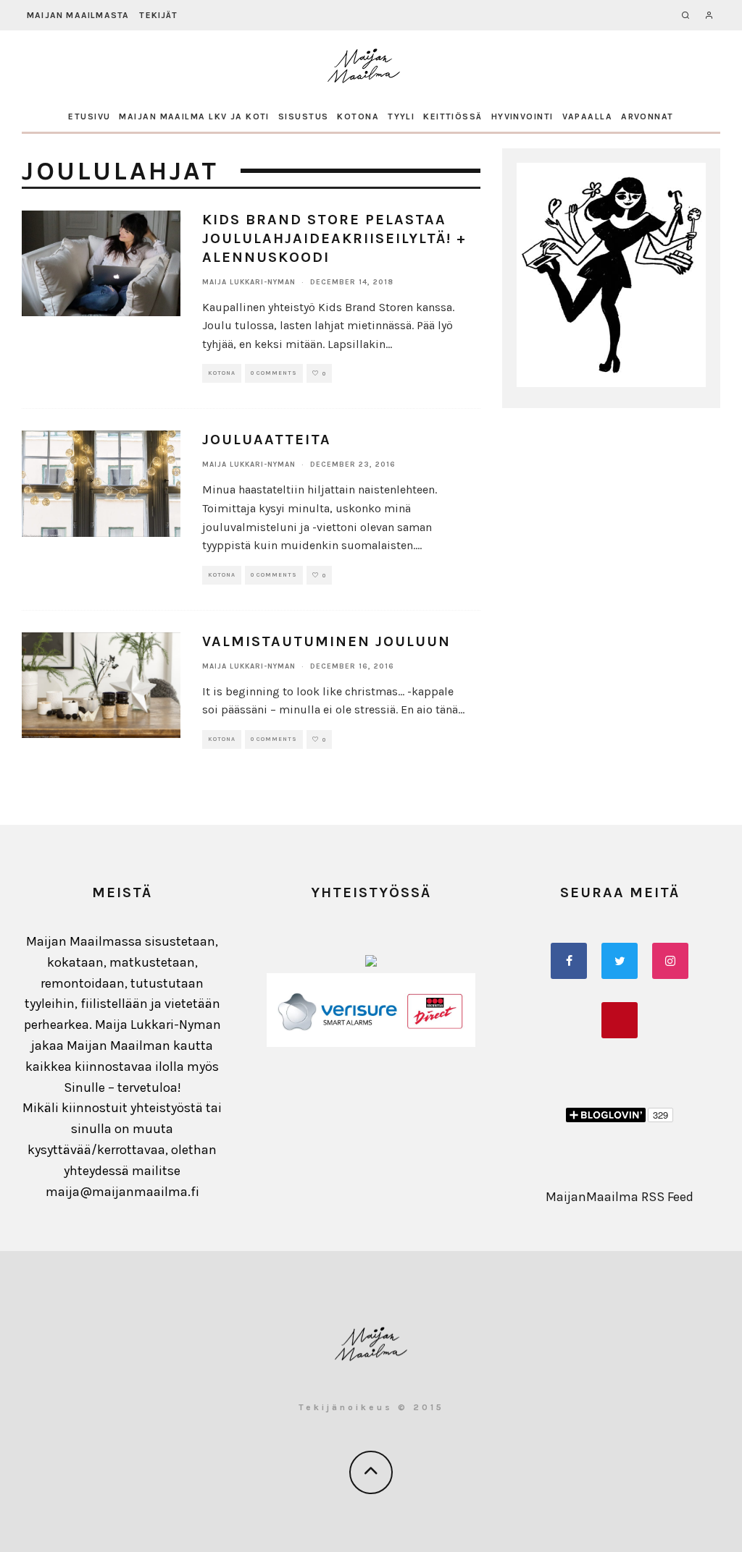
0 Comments (274, 373)
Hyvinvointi (522, 116)
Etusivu (89, 116)
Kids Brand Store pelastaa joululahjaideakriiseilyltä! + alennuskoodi (334, 238)
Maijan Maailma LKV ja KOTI (194, 116)
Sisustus (303, 116)
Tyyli (401, 116)
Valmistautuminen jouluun (326, 641)
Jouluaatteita (266, 439)
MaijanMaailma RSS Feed (619, 1197)
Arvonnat (647, 116)
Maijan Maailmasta (78, 15)
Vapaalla (587, 116)
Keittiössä (452, 116)
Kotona (358, 116)
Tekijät (158, 15)
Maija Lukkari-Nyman (249, 282)
